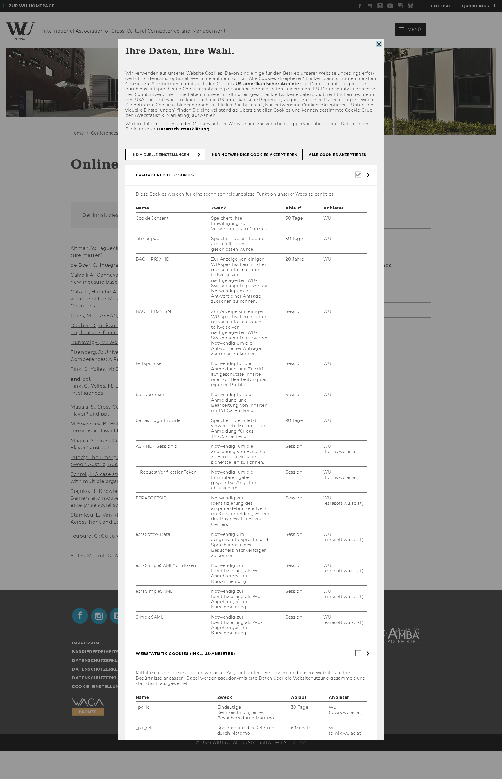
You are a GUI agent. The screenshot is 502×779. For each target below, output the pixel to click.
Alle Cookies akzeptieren (338, 155)
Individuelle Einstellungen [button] (160, 155)
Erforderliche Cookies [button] (165, 175)
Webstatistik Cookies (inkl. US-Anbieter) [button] (185, 653)
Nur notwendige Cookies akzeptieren (254, 155)
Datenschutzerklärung (183, 128)
